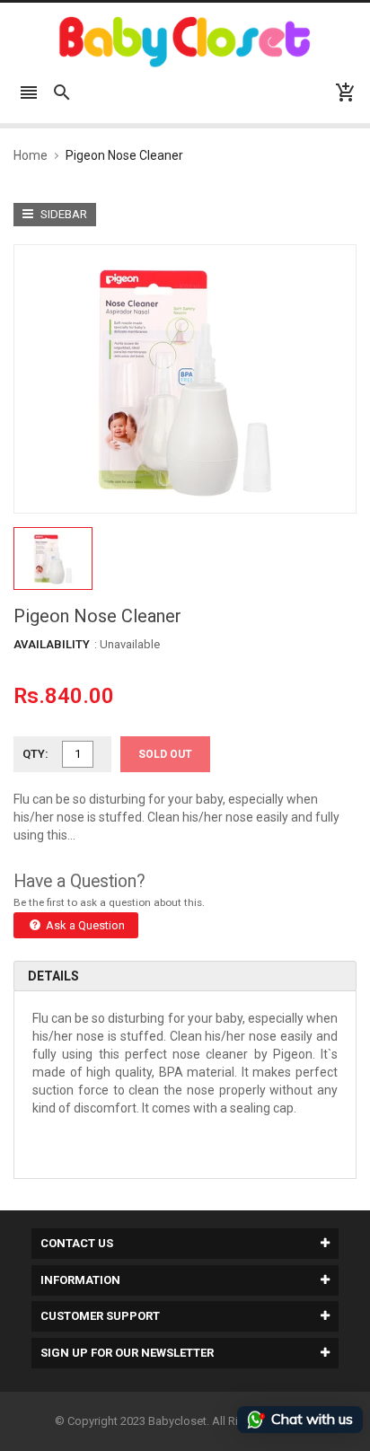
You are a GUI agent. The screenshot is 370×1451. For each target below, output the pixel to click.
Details (53, 976)
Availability (51, 644)
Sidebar (62, 214)
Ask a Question (84, 925)
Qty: (35, 754)
